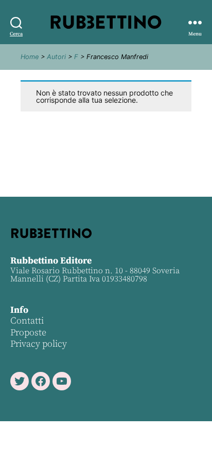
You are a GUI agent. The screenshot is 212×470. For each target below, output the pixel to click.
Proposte (28, 333)
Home (30, 57)
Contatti (27, 321)
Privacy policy (38, 344)
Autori (56, 57)
